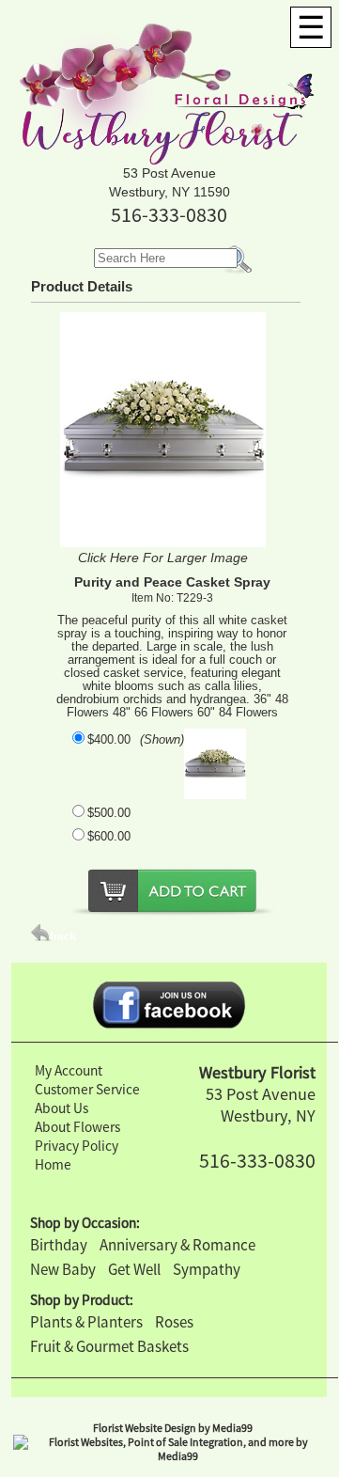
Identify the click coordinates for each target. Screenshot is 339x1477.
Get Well (134, 1269)
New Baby (63, 1269)
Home (53, 1164)
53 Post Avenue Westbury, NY (261, 1104)
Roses (174, 1322)
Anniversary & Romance (177, 1244)
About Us (61, 1108)
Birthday (58, 1244)
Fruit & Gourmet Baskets (109, 1346)
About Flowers (77, 1127)
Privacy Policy (76, 1146)
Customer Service (87, 1089)
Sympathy (206, 1269)
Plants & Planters (86, 1322)
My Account (68, 1070)
